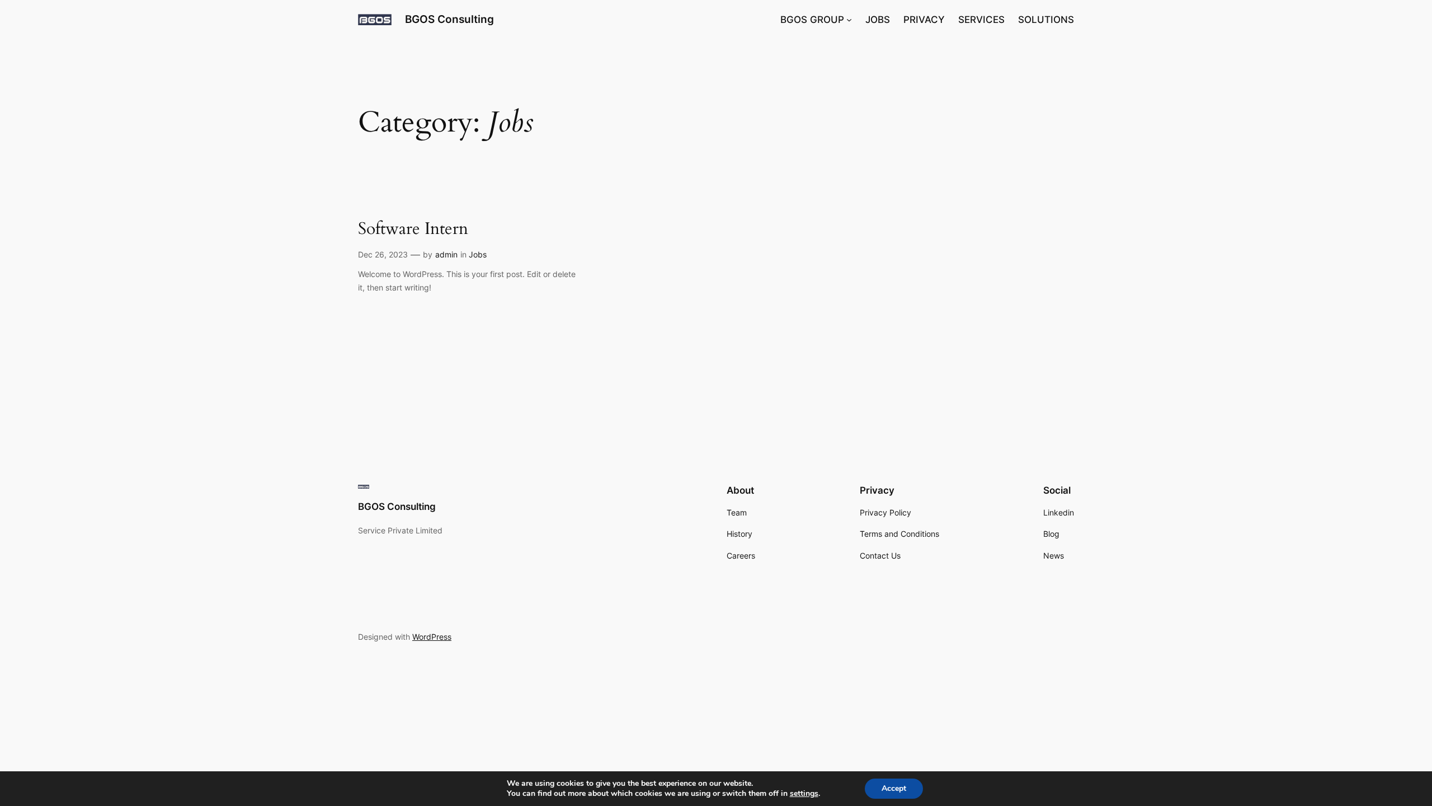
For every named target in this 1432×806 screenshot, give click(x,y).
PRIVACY (924, 19)
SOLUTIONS (1046, 19)
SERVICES (981, 19)
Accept (894, 788)
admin (446, 254)
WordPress (431, 636)
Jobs (478, 254)
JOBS (877, 19)
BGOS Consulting (449, 19)
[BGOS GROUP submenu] (849, 19)
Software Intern (413, 229)
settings (804, 794)
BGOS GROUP (812, 19)
